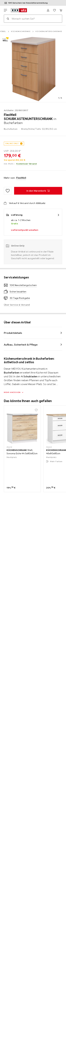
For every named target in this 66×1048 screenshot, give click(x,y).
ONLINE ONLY (12, 143)
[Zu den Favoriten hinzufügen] (8, 191)
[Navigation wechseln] (5, 10)
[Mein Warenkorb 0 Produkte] (61, 10)
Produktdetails (13, 332)
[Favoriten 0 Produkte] (54, 10)
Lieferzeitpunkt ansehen (24, 229)
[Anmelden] (48, 10)
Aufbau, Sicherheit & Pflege (20, 344)
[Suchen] (8, 18)
